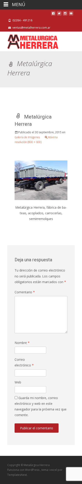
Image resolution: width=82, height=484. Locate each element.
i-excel (53, 470)
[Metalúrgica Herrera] (29, 41)
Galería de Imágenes (27, 137)
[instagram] (65, 14)
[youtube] (71, 14)
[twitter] (59, 14)
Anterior (25, 179)
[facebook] (53, 14)
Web (18, 382)
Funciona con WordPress (23, 470)
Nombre (22, 343)
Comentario (25, 292)
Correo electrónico (24, 362)
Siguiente (56, 179)
